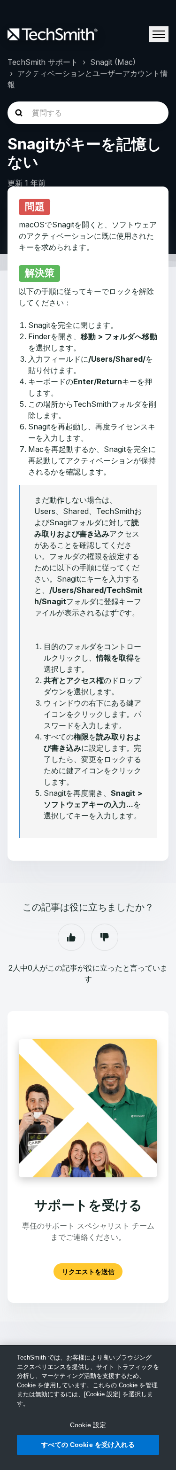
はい (71, 937)
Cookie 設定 (88, 1425)
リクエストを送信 (88, 1272)
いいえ (104, 937)
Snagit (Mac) (113, 62)
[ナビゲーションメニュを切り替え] (158, 34)
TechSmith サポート (43, 62)
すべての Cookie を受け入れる (88, 1444)
